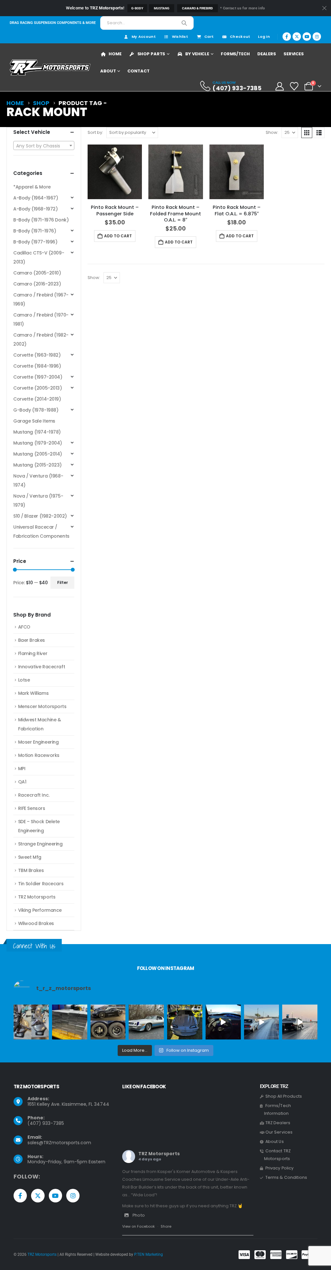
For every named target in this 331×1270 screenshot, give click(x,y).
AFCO (24, 627)
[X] (297, 36)
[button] (306, 132)
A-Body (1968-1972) (35, 209)
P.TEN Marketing (148, 1254)
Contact (138, 71)
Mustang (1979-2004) (37, 443)
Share (166, 1226)
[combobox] (43, 145)
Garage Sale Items (34, 421)
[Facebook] (287, 36)
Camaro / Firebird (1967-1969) (41, 299)
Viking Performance (40, 910)
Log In (264, 36)
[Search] (184, 22)
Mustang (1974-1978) (37, 432)
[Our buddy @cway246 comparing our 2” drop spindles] (31, 1022)
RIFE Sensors (31, 808)
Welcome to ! (95, 7)
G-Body (137, 8)
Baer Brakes (31, 640)
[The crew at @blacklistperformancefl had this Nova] (299, 1022)
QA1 (22, 782)
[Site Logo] (50, 67)
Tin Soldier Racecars (41, 883)
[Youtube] (307, 36)
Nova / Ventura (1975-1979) (38, 500)
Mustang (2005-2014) (37, 454)
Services (293, 54)
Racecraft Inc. (33, 795)
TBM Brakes (31, 870)
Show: (272, 132)
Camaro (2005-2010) (37, 273)
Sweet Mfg (29, 857)
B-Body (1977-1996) (35, 242)
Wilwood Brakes (36, 923)
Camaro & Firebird (197, 8)
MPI (22, 768)
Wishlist (180, 36)
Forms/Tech (235, 54)
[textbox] (44, 145)
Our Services (279, 1132)
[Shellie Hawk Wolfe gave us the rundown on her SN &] (184, 1022)
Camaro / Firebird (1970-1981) (41, 319)
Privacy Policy (279, 1168)
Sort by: (95, 132)
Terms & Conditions (286, 1177)
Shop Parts (151, 54)
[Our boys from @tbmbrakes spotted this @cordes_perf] (108, 1022)
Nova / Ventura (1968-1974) (38, 480)
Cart (209, 36)
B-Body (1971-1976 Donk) (41, 220)
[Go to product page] (115, 172)
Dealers (266, 54)
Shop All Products (283, 1096)
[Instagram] (317, 36)
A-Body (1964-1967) (35, 198)
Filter (62, 582)
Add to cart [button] (118, 236)
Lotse (24, 680)
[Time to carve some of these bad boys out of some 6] (69, 1022)
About (108, 71)
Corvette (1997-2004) (37, 377)
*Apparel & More (32, 187)
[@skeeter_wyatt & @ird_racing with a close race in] (261, 1022)
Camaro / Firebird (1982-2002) (41, 339)
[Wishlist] (294, 86)
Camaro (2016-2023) (37, 284)
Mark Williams (33, 693)
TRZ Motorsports (37, 897)
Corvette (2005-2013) (37, 388)
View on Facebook (138, 1226)
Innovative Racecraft (41, 666)
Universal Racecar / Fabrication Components (41, 531)
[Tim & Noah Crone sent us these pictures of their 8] (146, 1022)
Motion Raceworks (38, 755)
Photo (139, 1215)
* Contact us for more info (242, 8)
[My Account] (279, 86)
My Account (144, 36)
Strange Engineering (40, 844)
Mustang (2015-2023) (37, 465)
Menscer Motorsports (42, 706)
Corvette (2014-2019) (37, 399)
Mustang (161, 8)
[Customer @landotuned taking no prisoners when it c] (223, 1022)
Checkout (240, 36)
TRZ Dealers (278, 1122)
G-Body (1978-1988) (35, 410)
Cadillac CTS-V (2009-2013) (38, 257)
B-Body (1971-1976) (34, 231)
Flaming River (33, 653)
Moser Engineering (38, 742)
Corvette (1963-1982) (37, 355)
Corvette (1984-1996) (37, 366)
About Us (274, 1141)
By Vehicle (197, 54)
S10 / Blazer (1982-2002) (40, 516)
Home (115, 54)
